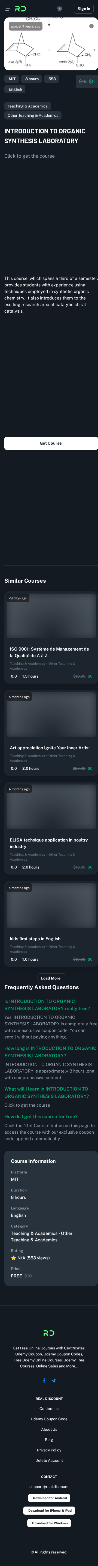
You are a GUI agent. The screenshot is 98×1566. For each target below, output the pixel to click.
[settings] (59, 8)
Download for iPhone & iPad (50, 1511)
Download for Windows (50, 1523)
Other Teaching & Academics (33, 115)
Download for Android (50, 1498)
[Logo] (20, 8)
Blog (49, 1440)
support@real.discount (49, 1486)
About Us (49, 1429)
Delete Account (49, 1460)
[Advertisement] (49, 215)
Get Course (51, 443)
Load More (50, 978)
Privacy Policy (49, 1450)
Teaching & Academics (28, 106)
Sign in (84, 9)
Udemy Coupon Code (49, 1419)
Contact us (49, 1408)
